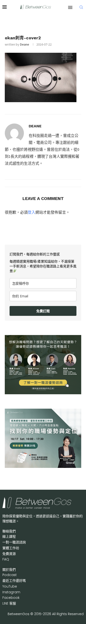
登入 (31, 212)
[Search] (81, 7)
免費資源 (9, 553)
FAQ (5, 559)
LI (9, 603)
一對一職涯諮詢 (14, 542)
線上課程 (9, 536)
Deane (24, 44)
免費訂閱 (43, 311)
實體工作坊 (10, 548)
